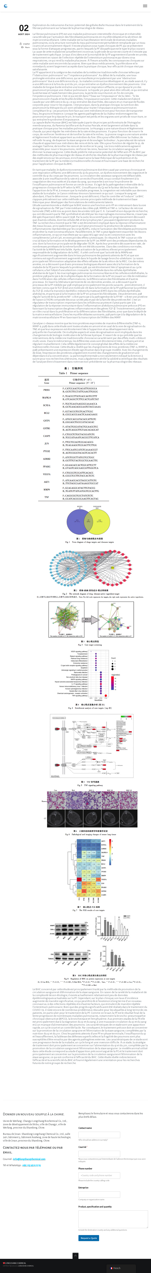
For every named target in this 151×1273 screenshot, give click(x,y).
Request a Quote (89, 1238)
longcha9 (26, 44)
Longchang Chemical (15, 1263)
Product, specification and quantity (95, 1207)
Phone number (85, 1168)
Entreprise (83, 1187)
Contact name (85, 1128)
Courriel (83, 1147)
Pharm (27, 47)
